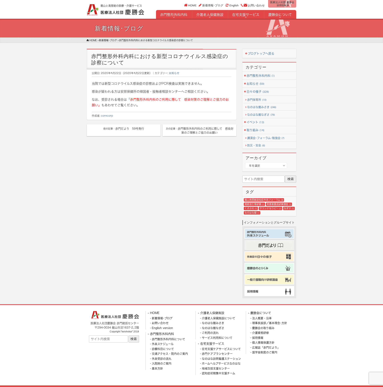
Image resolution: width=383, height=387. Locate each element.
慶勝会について (280, 15)
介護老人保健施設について (218, 318)
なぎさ (289, 208)
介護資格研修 (260, 332)
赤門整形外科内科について (168, 339)
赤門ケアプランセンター (217, 353)
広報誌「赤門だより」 (266, 347)
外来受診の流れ (161, 358)
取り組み (255, 130)
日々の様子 (258, 92)
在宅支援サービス (245, 15)
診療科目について (163, 349)
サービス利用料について (217, 337)
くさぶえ (251, 208)
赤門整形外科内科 (173, 15)
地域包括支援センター (216, 368)
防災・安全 (256, 145)
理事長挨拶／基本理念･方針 (269, 323)
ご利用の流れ (210, 332)
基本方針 (157, 368)
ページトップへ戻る (370, 374)
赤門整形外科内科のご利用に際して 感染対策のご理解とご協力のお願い (199, 130)
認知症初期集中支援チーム (218, 373)
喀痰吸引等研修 (254, 204)
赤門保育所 (257, 99)
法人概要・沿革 (262, 318)
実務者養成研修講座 (279, 204)
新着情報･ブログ (212, 5)
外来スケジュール (163, 344)
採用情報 (257, 337)
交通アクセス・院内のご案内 (170, 353)
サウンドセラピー (270, 208)
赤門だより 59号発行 (123, 128)
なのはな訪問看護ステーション (221, 358)
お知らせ (174, 73)
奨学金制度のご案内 (264, 352)
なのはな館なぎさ (261, 114)
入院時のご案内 (161, 363)
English (234, 5)
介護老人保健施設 (209, 15)
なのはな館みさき (261, 107)
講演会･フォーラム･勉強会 (265, 138)
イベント (255, 122)
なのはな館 (252, 212)
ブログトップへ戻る (261, 53)
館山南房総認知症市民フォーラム (264, 199)
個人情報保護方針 (263, 342)
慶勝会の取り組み (263, 328)
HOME (192, 5)
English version (162, 328)
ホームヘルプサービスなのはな (221, 363)
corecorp (107, 115)
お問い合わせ (256, 5)
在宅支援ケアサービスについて (221, 349)
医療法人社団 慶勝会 (282, 4)
